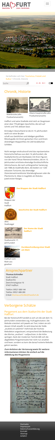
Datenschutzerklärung (30, 429)
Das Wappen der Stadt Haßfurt (31, 188)
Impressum (25, 426)
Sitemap (23, 433)
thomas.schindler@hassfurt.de (25, 295)
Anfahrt (23, 436)
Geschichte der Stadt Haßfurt (33, 209)
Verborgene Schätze (20, 305)
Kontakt (23, 431)
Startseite (24, 424)
